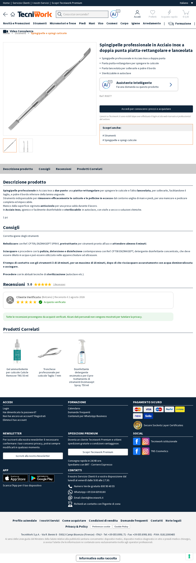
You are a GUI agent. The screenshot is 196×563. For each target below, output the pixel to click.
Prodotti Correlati (89, 169)
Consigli (44, 169)
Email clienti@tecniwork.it (88, 497)
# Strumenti (109, 135)
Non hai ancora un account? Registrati (24, 416)
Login (6, 408)
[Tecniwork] (12, 14)
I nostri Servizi (41, 3)
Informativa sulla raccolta (98, 558)
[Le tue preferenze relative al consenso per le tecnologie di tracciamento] (189, 556)
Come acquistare (74, 520)
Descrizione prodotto (18, 169)
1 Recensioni (59, 284)
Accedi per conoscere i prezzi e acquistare (146, 109)
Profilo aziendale (25, 520)
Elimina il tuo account (15, 420)
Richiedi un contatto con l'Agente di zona (97, 504)
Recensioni (63, 169)
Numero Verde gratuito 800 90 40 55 (94, 486)
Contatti (157, 520)
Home (6, 3)
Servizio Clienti (21, 3)
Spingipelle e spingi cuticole (49, 33)
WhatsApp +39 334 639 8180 (89, 492)
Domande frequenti (79, 412)
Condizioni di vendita (103, 520)
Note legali (173, 520)
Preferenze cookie (101, 526)
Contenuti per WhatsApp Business (87, 416)
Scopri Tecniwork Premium (67, 3)
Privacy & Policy (76, 526)
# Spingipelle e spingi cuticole (120, 140)
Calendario (74, 408)
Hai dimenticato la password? (19, 412)
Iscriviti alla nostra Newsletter (33, 456)
